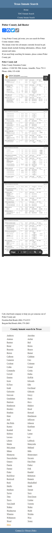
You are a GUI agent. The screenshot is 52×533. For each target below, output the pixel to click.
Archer (30, 339)
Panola (9, 465)
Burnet (30, 353)
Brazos (30, 349)
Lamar (30, 433)
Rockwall (10, 479)
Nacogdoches (12, 458)
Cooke (30, 370)
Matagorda (32, 444)
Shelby (9, 486)
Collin (9, 367)
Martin (9, 444)
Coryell (9, 373)
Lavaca (9, 437)
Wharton (10, 514)
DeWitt (30, 377)
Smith (30, 486)
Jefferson (31, 419)
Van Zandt (11, 503)
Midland (31, 447)
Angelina (31, 335)
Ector (9, 381)
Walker (9, 507)
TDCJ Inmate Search (26, 13)
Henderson (11, 405)
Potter (9, 472)
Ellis (29, 384)
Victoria (31, 503)
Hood (30, 409)
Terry (30, 493)
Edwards (31, 381)
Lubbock (31, 440)
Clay (29, 359)
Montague (11, 454)
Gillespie (31, 391)
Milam (9, 451)
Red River (11, 475)
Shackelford (32, 482)
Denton (9, 377)
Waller (30, 507)
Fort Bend (31, 388)
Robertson (31, 475)
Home (26, 9)
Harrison (10, 402)
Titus (9, 496)
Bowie (30, 346)
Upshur (30, 500)
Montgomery (32, 454)
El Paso (10, 384)
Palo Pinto (31, 461)
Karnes (9, 426)
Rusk (9, 482)
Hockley (10, 409)
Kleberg (10, 433)
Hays (30, 402)
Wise (29, 517)
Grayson (10, 395)
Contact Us (19, 530)
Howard (31, 412)
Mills (29, 451)
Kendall (10, 430)
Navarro (31, 458)
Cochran (10, 363)
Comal (30, 367)
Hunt (9, 416)
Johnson (31, 423)
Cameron (10, 359)
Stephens (10, 489)
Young (30, 521)
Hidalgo (31, 405)
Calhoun (10, 356)
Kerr (29, 430)
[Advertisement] (26, 284)
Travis (9, 500)
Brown (9, 353)
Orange (9, 461)
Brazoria (10, 349)
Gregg (30, 395)
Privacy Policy (31, 530)
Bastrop (10, 342)
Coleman (31, 363)
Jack (8, 419)
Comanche (11, 370)
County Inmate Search (26, 17)
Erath (9, 388)
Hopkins (10, 412)
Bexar (9, 346)
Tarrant (30, 489)
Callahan (31, 356)
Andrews (10, 335)
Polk (29, 468)
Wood (9, 521)
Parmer (9, 468)
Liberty (9, 440)
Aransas (10, 339)
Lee (29, 437)
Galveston (10, 391)
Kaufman (31, 426)
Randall (30, 472)
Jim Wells (10, 423)
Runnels (31, 479)
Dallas (30, 373)
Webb (30, 510)
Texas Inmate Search (26, 4)
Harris (30, 398)
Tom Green (32, 496)
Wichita (30, 514)
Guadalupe (11, 398)
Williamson (11, 517)
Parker (30, 465)
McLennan (11, 447)
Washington (11, 510)
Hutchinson (32, 416)
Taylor (9, 493)
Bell (29, 342)
